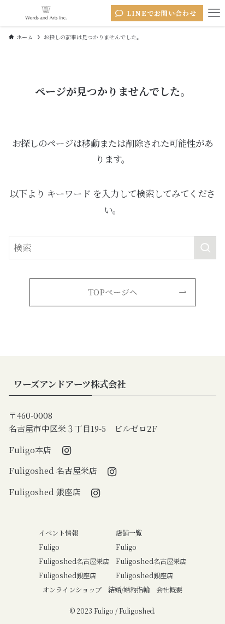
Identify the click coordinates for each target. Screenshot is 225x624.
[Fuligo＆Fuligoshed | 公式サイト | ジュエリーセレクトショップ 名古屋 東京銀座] (46, 13)
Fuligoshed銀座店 (67, 575)
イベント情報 (58, 533)
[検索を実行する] (205, 247)
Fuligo (49, 547)
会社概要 (169, 590)
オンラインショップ (72, 590)
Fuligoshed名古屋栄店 (74, 561)
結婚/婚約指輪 (129, 590)
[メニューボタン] (214, 13)
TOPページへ (113, 292)
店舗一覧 (129, 533)
